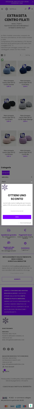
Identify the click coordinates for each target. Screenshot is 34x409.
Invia (17, 217)
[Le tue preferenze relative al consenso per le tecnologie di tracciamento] (30, 405)
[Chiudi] (32, 182)
